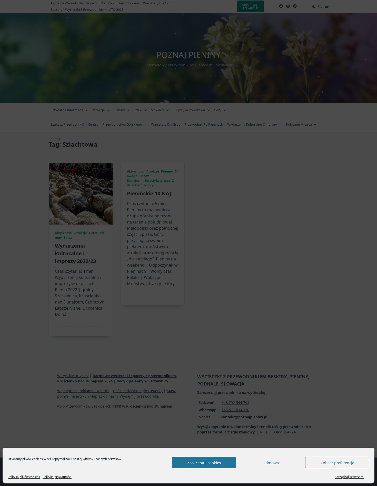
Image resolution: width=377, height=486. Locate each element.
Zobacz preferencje (337, 462)
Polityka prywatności (57, 477)
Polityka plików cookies (24, 477)
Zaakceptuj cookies (204, 462)
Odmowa (270, 462)
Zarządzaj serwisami (349, 477)
